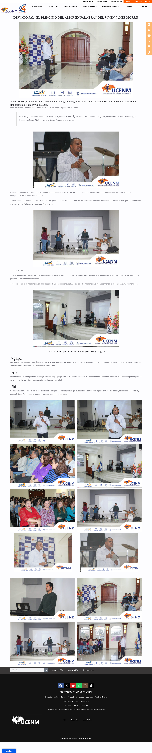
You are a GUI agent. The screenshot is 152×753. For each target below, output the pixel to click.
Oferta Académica (70, 6)
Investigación (90, 11)
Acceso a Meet (116, 2)
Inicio (65, 720)
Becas (147, 2)
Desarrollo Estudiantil (109, 6)
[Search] (46, 670)
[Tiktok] (149, 52)
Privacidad (74, 720)
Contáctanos (128, 6)
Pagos (128, 2)
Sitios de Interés (89, 6)
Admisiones (53, 6)
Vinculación (142, 6)
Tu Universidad (37, 6)
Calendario (138, 2)
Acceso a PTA (88, 2)
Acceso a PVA (102, 2)
